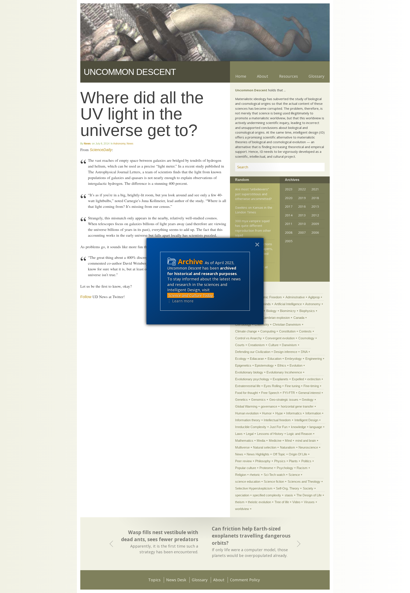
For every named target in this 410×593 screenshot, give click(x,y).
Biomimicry (288, 311)
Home (240, 76)
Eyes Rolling (272, 386)
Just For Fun (278, 427)
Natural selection (264, 447)
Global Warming (246, 406)
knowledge (298, 427)
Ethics (281, 365)
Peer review (243, 461)
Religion (240, 474)
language (315, 427)
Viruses (309, 502)
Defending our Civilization (252, 352)
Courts (240, 345)
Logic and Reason (299, 434)
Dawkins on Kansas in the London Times (253, 209)
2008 (289, 232)
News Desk (176, 579)
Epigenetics (243, 365)
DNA (304, 352)
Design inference (285, 352)
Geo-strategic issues (283, 399)
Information (313, 413)
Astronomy (119, 143)
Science (294, 474)
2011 (289, 223)
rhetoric (255, 474)
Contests (305, 331)
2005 (289, 241)
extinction (314, 379)
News (87, 143)
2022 (302, 189)
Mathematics (244, 440)
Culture (273, 345)
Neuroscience (308, 447)
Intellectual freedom (277, 420)
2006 (315, 232)
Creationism (256, 345)
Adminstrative (295, 297)
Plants (293, 461)
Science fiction (274, 481)
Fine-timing (311, 386)
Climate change (246, 331)
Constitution (287, 331)
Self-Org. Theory (287, 488)
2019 (302, 198)
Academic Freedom (268, 297)
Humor (267, 413)
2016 (302, 206)
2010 (302, 223)
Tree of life (282, 502)
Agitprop (314, 297)
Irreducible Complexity (250, 427)
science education (247, 481)
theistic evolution (259, 502)
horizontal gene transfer (297, 406)
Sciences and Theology (304, 481)
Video (296, 502)
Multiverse (242, 447)
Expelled (298, 379)
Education (274, 358)
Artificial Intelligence (288, 304)
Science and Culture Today (190, 295)
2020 (289, 198)
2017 (289, 206)
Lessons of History (270, 434)
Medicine (275, 440)
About (262, 76)
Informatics (294, 413)
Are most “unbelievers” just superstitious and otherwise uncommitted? (253, 194)
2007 (302, 232)
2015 (315, 206)
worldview (242, 509)
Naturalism (287, 447)
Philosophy (263, 461)
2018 (315, 198)
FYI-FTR (289, 393)
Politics (306, 461)
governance (269, 406)
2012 (315, 215)
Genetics (241, 399)
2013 (302, 215)
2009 (315, 223)
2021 (315, 189)
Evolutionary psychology (252, 379)
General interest (309, 393)
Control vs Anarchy (248, 338)
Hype (279, 413)
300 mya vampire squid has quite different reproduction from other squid (253, 228)
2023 (289, 189)
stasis (289, 495)
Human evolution (247, 413)
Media (261, 440)
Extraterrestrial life (247, 386)
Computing (267, 331)
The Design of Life (309, 495)
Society (308, 488)
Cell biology (243, 324)
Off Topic (279, 454)
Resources (288, 76)
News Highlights (258, 454)
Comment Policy (245, 579)
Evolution (296, 365)
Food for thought (246, 393)
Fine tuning (292, 386)
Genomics (258, 399)
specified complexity (267, 495)
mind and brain (305, 440)
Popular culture (245, 468)
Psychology (285, 468)
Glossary (316, 76)
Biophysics (307, 311)
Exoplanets (280, 379)
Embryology (293, 358)
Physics (280, 461)
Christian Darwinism (287, 324)
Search (316, 167)
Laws (239, 434)
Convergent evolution (280, 338)
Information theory (247, 420)
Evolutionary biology (249, 372)
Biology (271, 311)
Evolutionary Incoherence (284, 372)
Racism (302, 468)
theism (240, 502)
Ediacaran (257, 358)
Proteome (266, 468)
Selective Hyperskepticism (253, 488)
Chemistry (262, 324)
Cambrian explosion (276, 317)
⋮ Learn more (180, 300)
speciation (242, 495)
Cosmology (306, 338)
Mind (288, 440)
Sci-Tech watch (274, 474)
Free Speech (270, 393)
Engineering (313, 358)
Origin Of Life (298, 454)
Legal (249, 434)
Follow (85, 297)
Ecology (240, 358)
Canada (298, 317)
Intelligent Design (306, 420)
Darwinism (289, 345)
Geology (307, 399)
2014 (289, 215)
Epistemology (264, 365)
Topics (154, 579)
